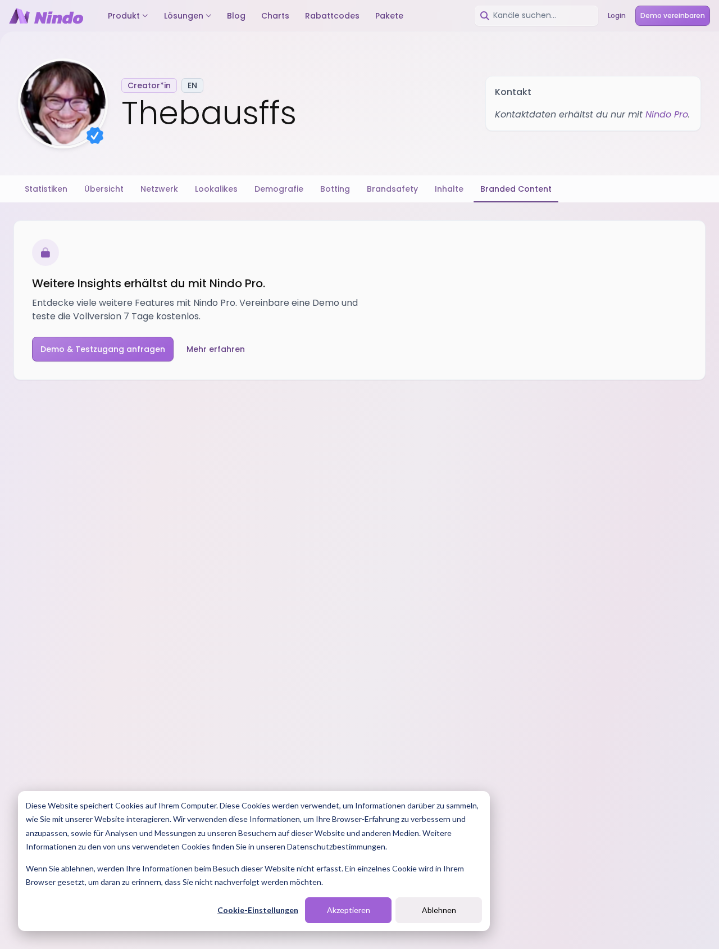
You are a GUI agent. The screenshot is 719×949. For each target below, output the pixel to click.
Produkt (124, 15)
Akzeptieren (348, 910)
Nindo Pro (666, 114)
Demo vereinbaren (672, 15)
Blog (236, 15)
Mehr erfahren (215, 349)
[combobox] (536, 16)
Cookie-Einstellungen (257, 910)
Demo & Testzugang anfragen (102, 349)
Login (617, 15)
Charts (275, 15)
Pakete (389, 15)
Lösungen (183, 15)
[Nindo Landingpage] (46, 16)
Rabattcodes (332, 15)
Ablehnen (439, 910)
